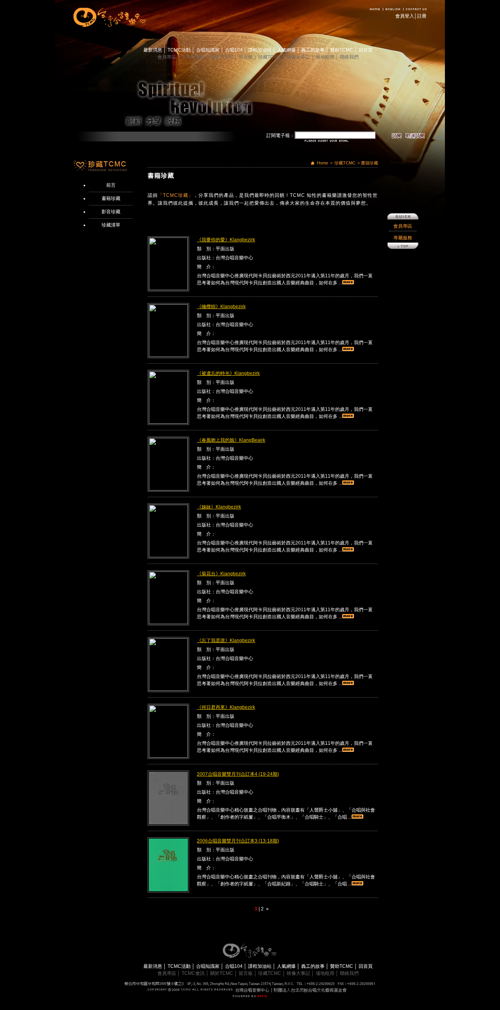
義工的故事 (313, 50)
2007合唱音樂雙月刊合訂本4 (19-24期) (238, 774)
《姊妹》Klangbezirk (219, 507)
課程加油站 (260, 50)
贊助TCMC (342, 50)
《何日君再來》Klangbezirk (226, 707)
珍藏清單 (111, 225)
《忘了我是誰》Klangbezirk (226, 640)
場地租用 (326, 57)
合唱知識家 (208, 50)
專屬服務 (402, 238)
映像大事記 (299, 57)
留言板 (246, 57)
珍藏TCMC (270, 57)
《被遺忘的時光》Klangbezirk (228, 373)
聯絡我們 (349, 57)
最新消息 (153, 50)
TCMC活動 (180, 50)
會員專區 (167, 57)
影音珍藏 (111, 211)
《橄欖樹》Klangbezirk (221, 306)
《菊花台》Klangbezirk (221, 573)
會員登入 (404, 16)
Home (322, 163)
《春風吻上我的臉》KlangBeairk (231, 440)
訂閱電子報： (280, 135)
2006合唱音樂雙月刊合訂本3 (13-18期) (238, 841)
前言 (111, 185)
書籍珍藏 (111, 198)
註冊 (422, 16)
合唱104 (234, 50)
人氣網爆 (287, 50)
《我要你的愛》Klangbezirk (226, 240)
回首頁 (366, 50)
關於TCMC (222, 57)
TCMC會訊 (194, 57)
